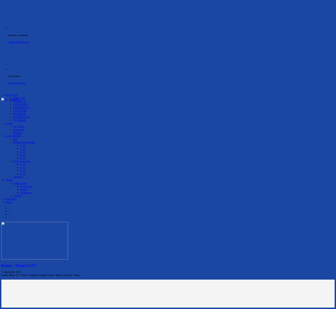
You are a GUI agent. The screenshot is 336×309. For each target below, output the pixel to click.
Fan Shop (11, 198)
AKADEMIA (14, 135)
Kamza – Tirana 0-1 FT (18, 265)
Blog (8, 202)
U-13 (23, 158)
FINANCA (19, 101)
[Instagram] (9, 214)
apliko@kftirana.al (18, 42)
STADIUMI (20, 110)
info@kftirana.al (17, 83)
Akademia (18, 129)
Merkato (17, 132)
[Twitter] (9, 211)
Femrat (24, 189)
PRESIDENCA (22, 107)
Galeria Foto (20, 183)
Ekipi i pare (26, 186)
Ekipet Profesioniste (24, 142)
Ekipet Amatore (21, 161)
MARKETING (21, 117)
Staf (15, 139)
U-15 (23, 154)
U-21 (23, 145)
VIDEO (17, 195)
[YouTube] (9, 217)
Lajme (9, 123)
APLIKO (18, 176)
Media (9, 180)
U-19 (23, 148)
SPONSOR (19, 113)
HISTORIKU (20, 104)
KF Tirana (11, 94)
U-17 (23, 151)
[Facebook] (9, 208)
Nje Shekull (19, 120)
